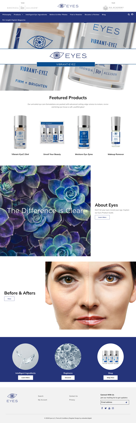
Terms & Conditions (62, 418)
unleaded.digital (86, 418)
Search (40, 396)
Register (71, 418)
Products (17, 15)
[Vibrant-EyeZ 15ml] (20, 133)
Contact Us (73, 396)
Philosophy (6, 15)
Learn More (102, 217)
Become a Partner (92, 15)
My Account (42, 400)
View (9, 299)
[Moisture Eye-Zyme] (84, 133)
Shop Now (110, 378)
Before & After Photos (58, 15)
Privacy (72, 400)
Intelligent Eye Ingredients (36, 15)
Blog (104, 15)
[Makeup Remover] (116, 133)
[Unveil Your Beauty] (52, 133)
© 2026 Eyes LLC (49, 418)
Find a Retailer (76, 15)
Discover (68, 378)
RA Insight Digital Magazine (14, 20)
